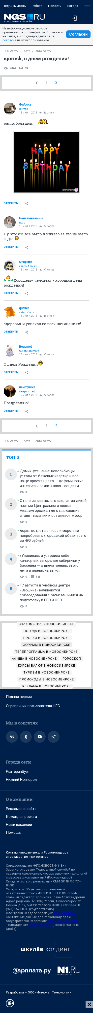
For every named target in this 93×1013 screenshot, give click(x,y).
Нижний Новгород (21, 779)
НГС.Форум (11, 51)
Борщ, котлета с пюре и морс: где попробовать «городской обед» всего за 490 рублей (53, 535)
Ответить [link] (11, 203)
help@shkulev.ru (41, 925)
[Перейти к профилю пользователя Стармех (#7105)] (10, 266)
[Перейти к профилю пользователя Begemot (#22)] (10, 351)
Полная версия (19, 697)
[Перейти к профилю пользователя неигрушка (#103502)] (10, 391)
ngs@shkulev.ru (65, 913)
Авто (27, 51)
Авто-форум (43, 51)
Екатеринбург (17, 771)
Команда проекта (21, 816)
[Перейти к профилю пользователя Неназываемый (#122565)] (10, 222)
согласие (9, 40)
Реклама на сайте (21, 809)
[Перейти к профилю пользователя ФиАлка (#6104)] (10, 108)
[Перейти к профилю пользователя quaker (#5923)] (10, 312)
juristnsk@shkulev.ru (62, 921)
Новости (55, 6)
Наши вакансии (19, 824)
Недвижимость (14, 6)
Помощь (13, 832)
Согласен (78, 34)
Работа (37, 6)
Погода (72, 6)
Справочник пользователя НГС (33, 706)
